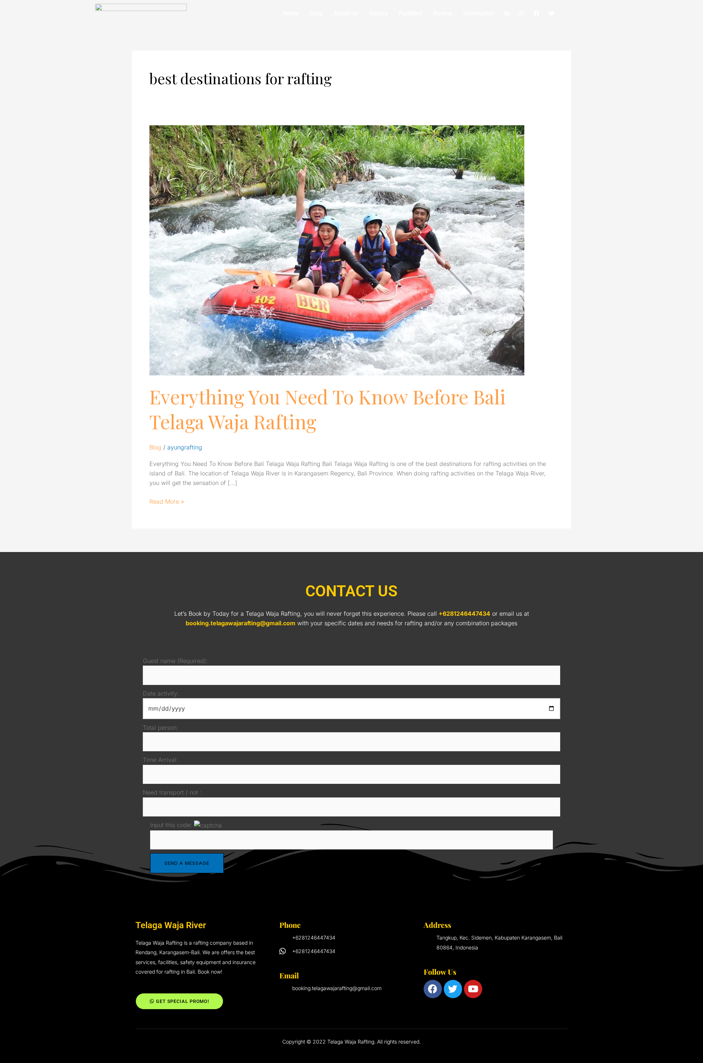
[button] (480, 13)
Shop (316, 13)
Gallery (378, 13)
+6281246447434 (464, 613)
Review (442, 13)
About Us (346, 13)
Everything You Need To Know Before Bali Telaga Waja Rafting (327, 409)
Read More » (166, 501)
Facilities (410, 13)
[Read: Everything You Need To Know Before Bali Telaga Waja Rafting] (336, 249)
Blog (155, 447)
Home (290, 13)
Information (478, 13)
